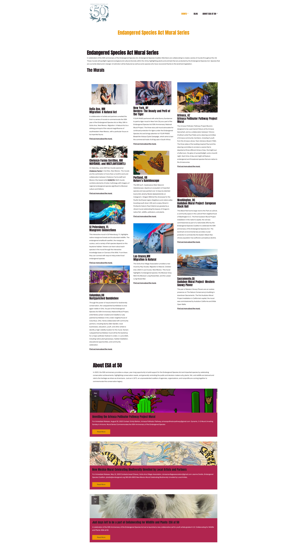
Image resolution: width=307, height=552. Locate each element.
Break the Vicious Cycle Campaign (146, 136)
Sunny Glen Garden (111, 324)
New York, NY (140, 108)
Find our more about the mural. (100, 263)
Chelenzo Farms (95, 171)
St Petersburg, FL (99, 227)
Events (184, 13)
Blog (196, 13)
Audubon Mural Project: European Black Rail (196, 205)
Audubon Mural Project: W (192, 282)
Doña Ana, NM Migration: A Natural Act (103, 110)
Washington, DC (186, 200)
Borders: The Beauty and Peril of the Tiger (151, 112)
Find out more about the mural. (100, 139)
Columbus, (95, 295)
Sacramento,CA (186, 278)
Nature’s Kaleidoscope (146, 180)
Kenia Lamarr (98, 315)
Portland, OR (140, 177)
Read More (101, 432)
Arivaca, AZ (183, 115)
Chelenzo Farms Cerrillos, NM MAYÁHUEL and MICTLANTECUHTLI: (107, 162)
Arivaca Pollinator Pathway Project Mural (197, 120)
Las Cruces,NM (141, 256)
